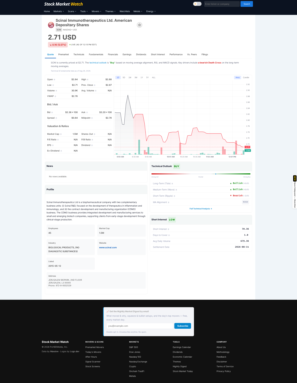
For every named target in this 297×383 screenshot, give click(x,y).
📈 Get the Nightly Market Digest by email (127, 311)
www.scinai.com (108, 247)
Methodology (223, 352)
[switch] (197, 4)
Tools (83, 11)
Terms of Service (225, 366)
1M (130, 77)
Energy (149, 11)
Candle (246, 77)
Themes (109, 11)
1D (118, 77)
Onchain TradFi (136, 371)
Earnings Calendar (182, 347)
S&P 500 (133, 347)
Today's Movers (93, 352)
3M (136, 77)
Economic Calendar (182, 357)
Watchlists (125, 11)
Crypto (132, 366)
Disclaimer (222, 361)
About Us (221, 347)
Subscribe (182, 326)
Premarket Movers (94, 347)
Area (238, 77)
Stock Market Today (183, 371)
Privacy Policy (224, 371)
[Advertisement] (199, 28)
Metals (136, 11)
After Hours (91, 357)
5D (124, 77)
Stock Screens (92, 366)
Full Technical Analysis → (201, 208)
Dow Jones (134, 352)
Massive (54, 351)
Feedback (221, 357)
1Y (142, 77)
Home (47, 11)
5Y (147, 77)
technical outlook (98, 62)
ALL (153, 77)
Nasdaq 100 (135, 357)
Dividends (178, 352)
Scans (71, 11)
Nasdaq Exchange (138, 361)
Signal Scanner (92, 361)
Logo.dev (74, 351)
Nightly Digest (180, 366)
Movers (95, 11)
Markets (58, 11)
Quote (50, 54)
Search (247, 4)
